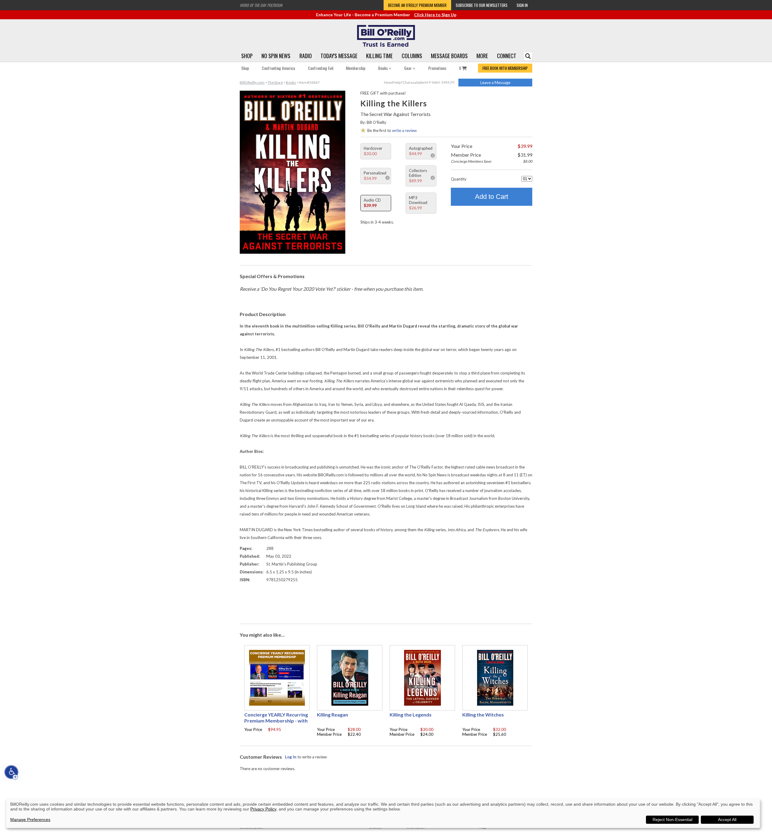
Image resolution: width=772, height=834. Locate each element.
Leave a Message (495, 82)
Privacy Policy (263, 809)
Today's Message (339, 56)
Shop (247, 56)
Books (383, 68)
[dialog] (383, 813)
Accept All (727, 819)
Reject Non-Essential (672, 819)
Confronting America (278, 68)
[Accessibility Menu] (11, 772)
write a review (404, 130)
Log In (290, 756)
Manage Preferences (30, 819)
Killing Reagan (332, 714)
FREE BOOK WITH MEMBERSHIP (505, 68)
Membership (355, 68)
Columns (412, 56)
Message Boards (449, 56)
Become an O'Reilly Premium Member (417, 5)
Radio (305, 56)
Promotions (437, 68)
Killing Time (379, 56)
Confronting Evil (320, 68)
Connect (506, 56)
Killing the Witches (483, 714)
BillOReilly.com (252, 82)
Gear (408, 68)
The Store (275, 82)
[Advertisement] (386, 601)
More (482, 56)
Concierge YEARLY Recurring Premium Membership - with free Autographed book (276, 720)
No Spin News (275, 56)
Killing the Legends (411, 714)
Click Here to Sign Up (435, 14)
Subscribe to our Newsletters (482, 5)
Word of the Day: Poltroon (261, 5)
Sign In (522, 5)
